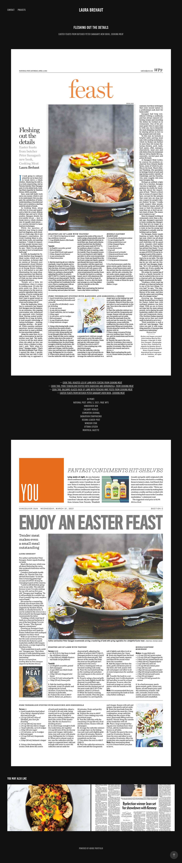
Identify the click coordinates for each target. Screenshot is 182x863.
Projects (22, 9)
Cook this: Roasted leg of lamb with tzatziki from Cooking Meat (92, 382)
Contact (11, 9)
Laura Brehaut (91, 9)
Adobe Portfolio (96, 848)
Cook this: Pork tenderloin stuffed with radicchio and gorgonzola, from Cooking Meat (92, 386)
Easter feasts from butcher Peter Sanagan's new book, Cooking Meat (92, 392)
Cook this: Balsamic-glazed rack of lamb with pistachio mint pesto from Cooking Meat (92, 389)
